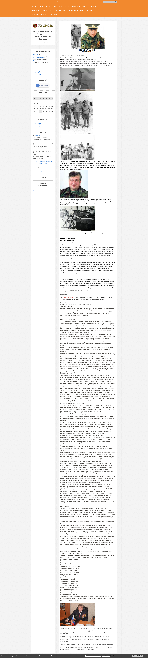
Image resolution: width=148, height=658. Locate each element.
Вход (115, 19)
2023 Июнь (38, 74)
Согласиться (137, 656)
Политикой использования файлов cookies (97, 656)
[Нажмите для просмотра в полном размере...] (88, 52)
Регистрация (109, 19)
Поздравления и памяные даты (42, 61)
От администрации (38, 57)
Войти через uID (45, 85)
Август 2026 (43, 96)
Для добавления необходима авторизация (43, 162)
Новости (35, 54)
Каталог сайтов (39, 172)
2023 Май (37, 73)
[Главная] (43, 27)
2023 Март (38, 71)
